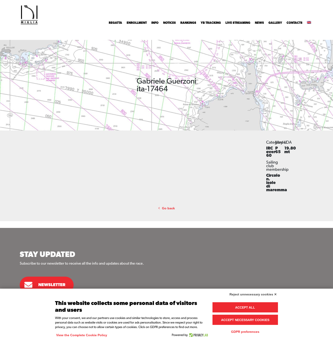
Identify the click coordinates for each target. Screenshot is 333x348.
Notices (169, 22)
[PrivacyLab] (198, 335)
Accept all (245, 307)
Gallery (275, 22)
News (259, 22)
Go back (168, 208)
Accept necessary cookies (245, 320)
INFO (155, 22)
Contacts (294, 22)
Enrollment (137, 22)
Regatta (115, 22)
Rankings (188, 22)
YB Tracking (211, 22)
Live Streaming (237, 22)
